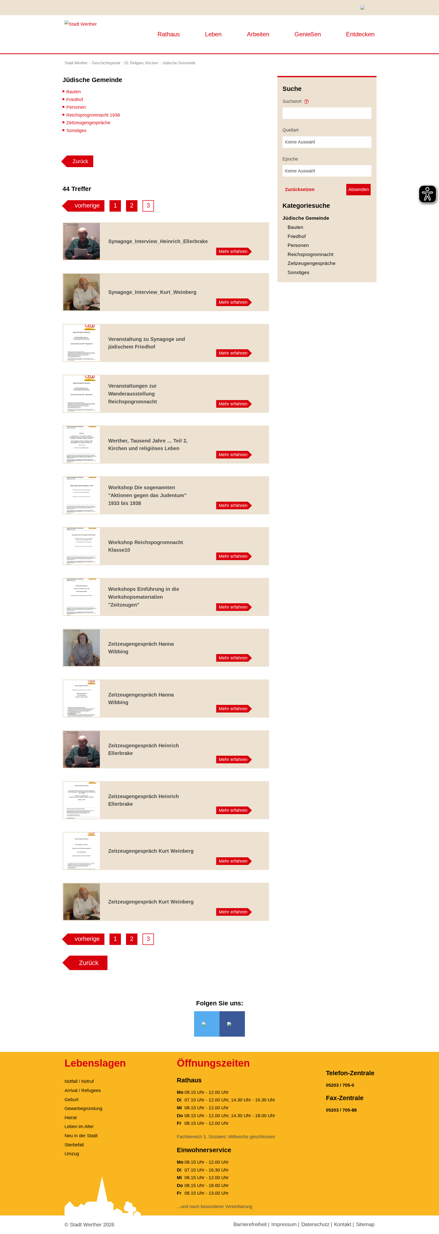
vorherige (87, 205)
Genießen (307, 34)
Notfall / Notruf (79, 1081)
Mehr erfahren (233, 251)
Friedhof (74, 99)
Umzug (72, 1153)
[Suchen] (364, 7)
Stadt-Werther (76, 63)
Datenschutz (315, 1224)
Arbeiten (258, 34)
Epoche (290, 159)
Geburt (72, 1099)
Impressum (284, 1224)
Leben (213, 34)
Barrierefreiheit (250, 1224)
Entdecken (360, 34)
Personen (76, 107)
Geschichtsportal (106, 63)
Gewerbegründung (83, 1108)
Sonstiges (76, 130)
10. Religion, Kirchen (141, 63)
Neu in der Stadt (81, 1135)
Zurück (80, 161)
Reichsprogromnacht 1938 (93, 115)
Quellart (291, 130)
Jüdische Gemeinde (178, 63)
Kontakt (342, 1224)
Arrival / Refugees (83, 1090)
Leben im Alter (79, 1126)
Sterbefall (74, 1144)
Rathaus (169, 34)
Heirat (71, 1117)
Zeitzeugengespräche (88, 122)
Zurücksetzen (300, 189)
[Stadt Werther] (81, 23)
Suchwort (293, 101)
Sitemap (365, 1224)
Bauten (73, 91)
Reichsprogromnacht (310, 254)
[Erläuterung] (306, 100)
